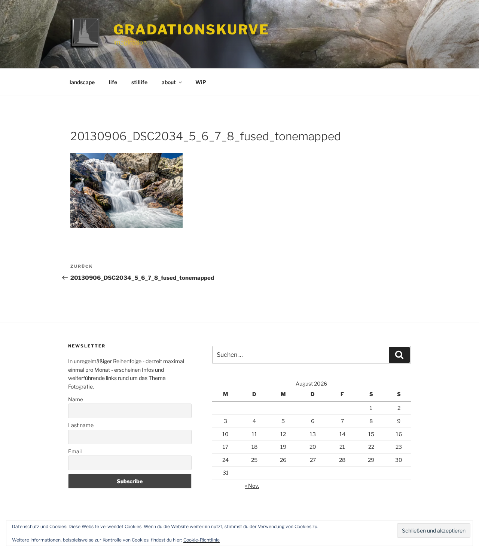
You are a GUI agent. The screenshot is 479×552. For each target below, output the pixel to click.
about (169, 82)
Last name (81, 425)
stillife (139, 82)
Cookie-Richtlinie (201, 540)
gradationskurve (191, 29)
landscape (82, 82)
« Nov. (252, 485)
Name (75, 399)
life (113, 82)
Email (75, 451)
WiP (200, 82)
